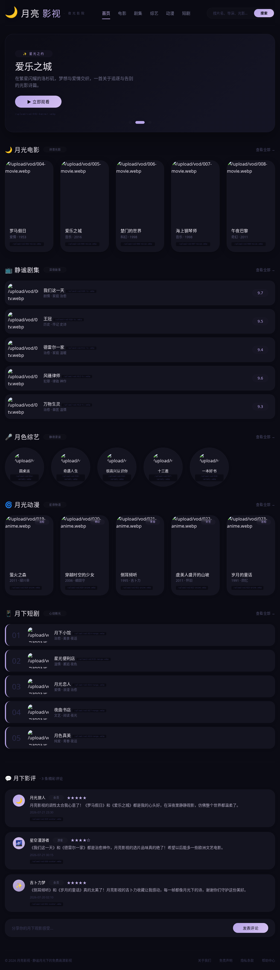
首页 (106, 13)
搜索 (264, 13)
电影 (122, 13)
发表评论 (250, 928)
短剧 (186, 13)
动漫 (170, 13)
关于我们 (204, 960)
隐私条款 (247, 960)
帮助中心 (268, 960)
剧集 (138, 13)
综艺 (154, 13)
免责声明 (225, 960)
